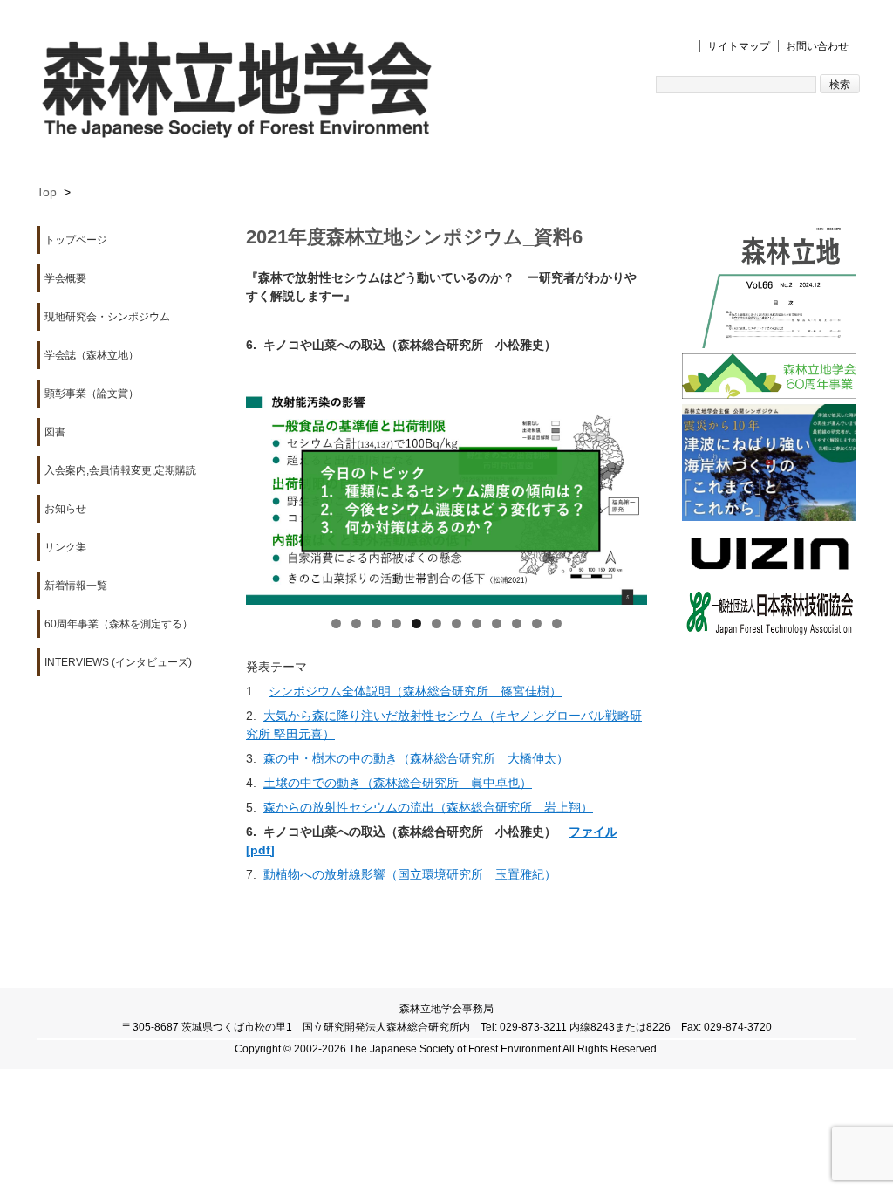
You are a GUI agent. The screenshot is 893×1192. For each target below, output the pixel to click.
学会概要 (65, 278)
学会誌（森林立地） (91, 355)
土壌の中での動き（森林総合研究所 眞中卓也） (397, 783)
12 (557, 623)
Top (47, 192)
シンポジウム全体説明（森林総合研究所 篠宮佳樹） (415, 691)
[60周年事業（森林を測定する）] (769, 378)
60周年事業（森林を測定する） (118, 624)
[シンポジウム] (769, 465)
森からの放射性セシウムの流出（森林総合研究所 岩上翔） (428, 807)
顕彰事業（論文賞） (91, 393)
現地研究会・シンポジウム (107, 317)
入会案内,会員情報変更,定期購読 (120, 470)
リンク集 (65, 547)
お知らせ (65, 509)
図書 (54, 432)
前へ (268, 487)
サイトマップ (738, 46)
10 (516, 623)
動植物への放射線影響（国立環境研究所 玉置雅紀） (409, 874)
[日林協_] (769, 614)
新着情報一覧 (75, 585)
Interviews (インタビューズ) (118, 662)
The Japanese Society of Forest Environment (455, 1049)
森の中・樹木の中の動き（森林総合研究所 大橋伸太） (416, 758)
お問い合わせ (817, 46)
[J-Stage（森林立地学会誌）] (769, 289)
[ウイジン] (769, 554)
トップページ (75, 240)
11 (537, 623)
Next (625, 487)
